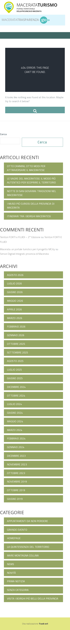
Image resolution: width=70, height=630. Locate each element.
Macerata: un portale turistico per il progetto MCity (27, 249)
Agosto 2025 (15, 361)
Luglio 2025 (14, 370)
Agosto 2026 (15, 275)
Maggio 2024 (15, 421)
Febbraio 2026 (16, 326)
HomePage (14, 538)
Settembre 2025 (17, 352)
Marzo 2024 (14, 430)
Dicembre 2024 (16, 387)
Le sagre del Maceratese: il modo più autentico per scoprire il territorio (31, 180)
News (10, 564)
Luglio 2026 (14, 283)
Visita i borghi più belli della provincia (32, 598)
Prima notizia (16, 581)
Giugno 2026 (15, 292)
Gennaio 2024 (15, 447)
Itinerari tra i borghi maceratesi (29, 216)
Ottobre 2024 (16, 395)
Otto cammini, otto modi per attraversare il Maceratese (26, 168)
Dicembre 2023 (16, 456)
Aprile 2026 (14, 309)
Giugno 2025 (15, 378)
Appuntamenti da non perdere (27, 521)
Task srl (43, 623)
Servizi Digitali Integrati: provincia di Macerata (24, 254)
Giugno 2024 (15, 413)
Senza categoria (18, 590)
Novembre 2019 (17, 481)
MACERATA (37, 5)
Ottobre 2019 (16, 490)
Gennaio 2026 (15, 335)
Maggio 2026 (15, 301)
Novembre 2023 (17, 464)
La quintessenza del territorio (28, 547)
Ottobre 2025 (16, 344)
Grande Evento (17, 530)
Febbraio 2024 (16, 438)
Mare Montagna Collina (23, 555)
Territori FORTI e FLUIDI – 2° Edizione (20, 237)
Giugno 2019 (15, 499)
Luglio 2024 (14, 404)
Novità (11, 573)
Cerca (3, 134)
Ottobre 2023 (16, 473)
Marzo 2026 (14, 318)
